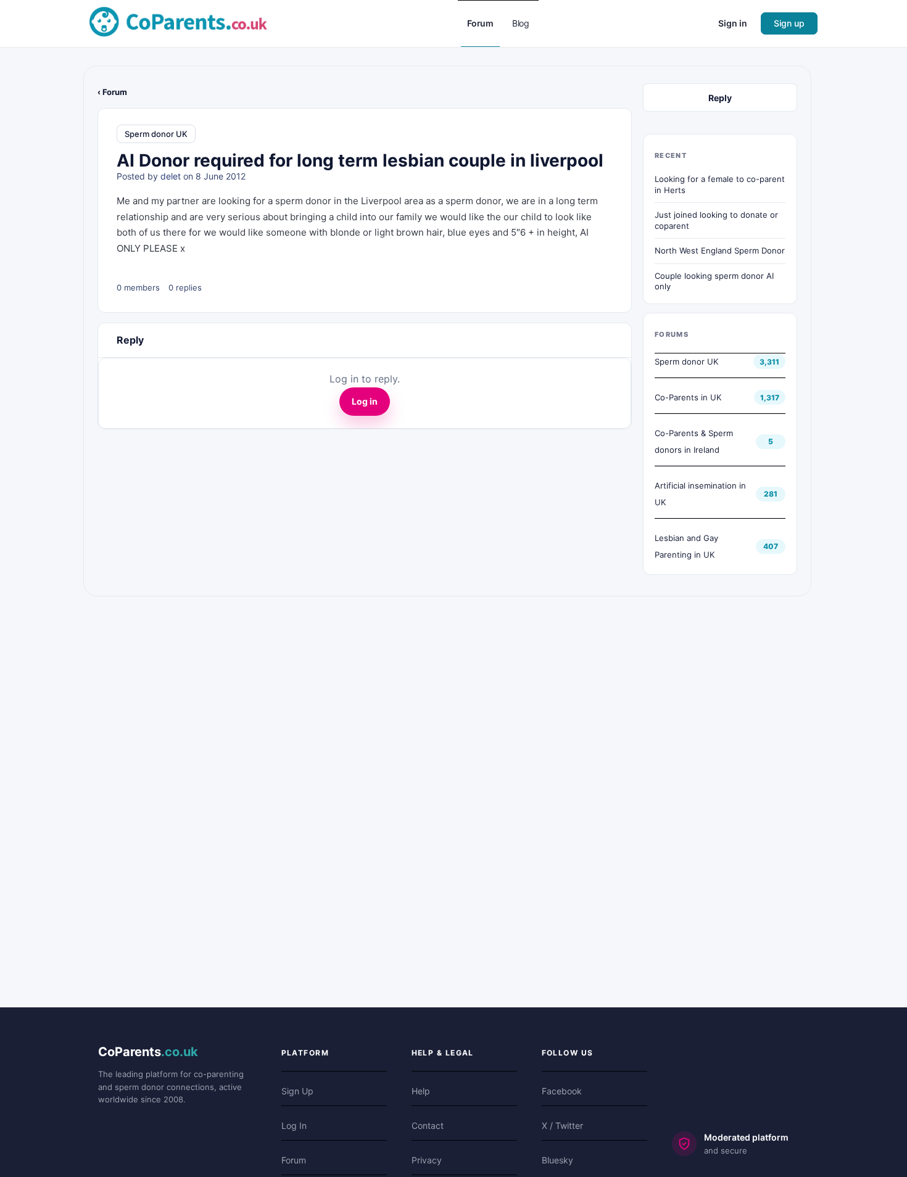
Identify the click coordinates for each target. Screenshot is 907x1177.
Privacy (427, 1160)
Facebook (562, 1091)
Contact (428, 1125)
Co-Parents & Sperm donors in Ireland (694, 441)
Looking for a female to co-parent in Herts (720, 184)
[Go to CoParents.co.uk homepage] (178, 22)
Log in (365, 401)
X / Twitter (562, 1125)
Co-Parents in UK (688, 397)
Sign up (789, 23)
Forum (293, 1160)
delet (170, 176)
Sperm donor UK (156, 134)
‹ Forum (112, 92)
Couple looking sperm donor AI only (714, 281)
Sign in (732, 23)
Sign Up (297, 1091)
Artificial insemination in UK (700, 494)
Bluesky (557, 1160)
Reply (720, 98)
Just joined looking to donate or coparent (716, 220)
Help (421, 1091)
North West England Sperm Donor (720, 250)
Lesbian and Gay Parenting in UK (686, 546)
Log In (294, 1125)
